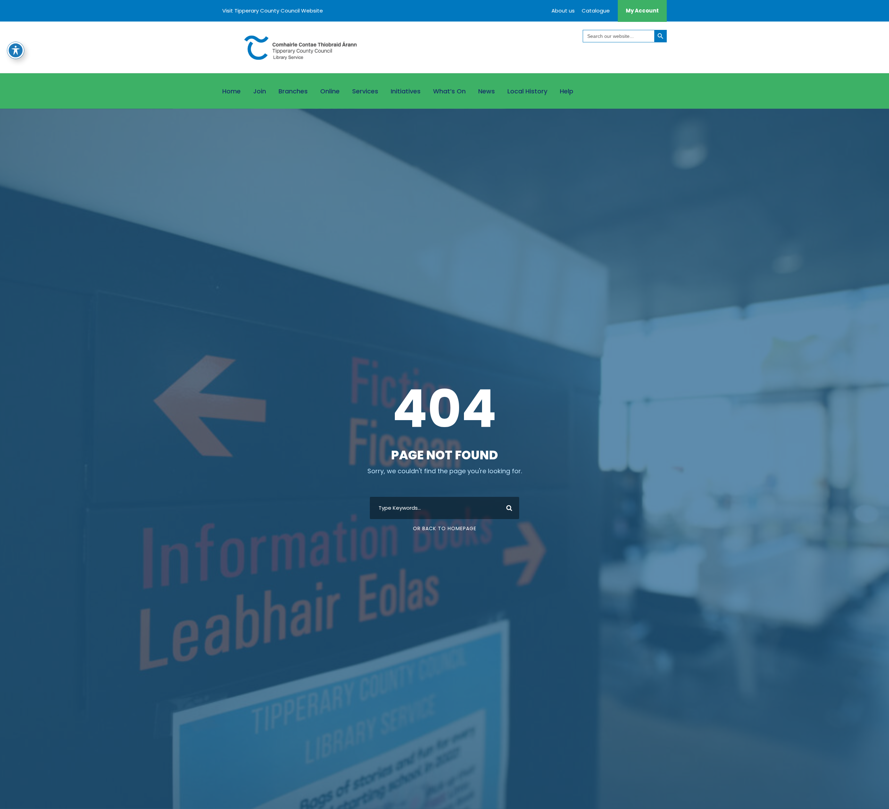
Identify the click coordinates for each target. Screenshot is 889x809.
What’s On (449, 91)
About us (563, 10)
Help (566, 91)
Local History (527, 91)
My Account (642, 10)
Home (231, 91)
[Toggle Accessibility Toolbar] (15, 50)
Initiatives (406, 91)
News (486, 91)
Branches (293, 91)
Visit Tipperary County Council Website (272, 10)
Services (365, 91)
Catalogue (596, 10)
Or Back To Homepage (444, 528)
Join (259, 91)
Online (330, 91)
